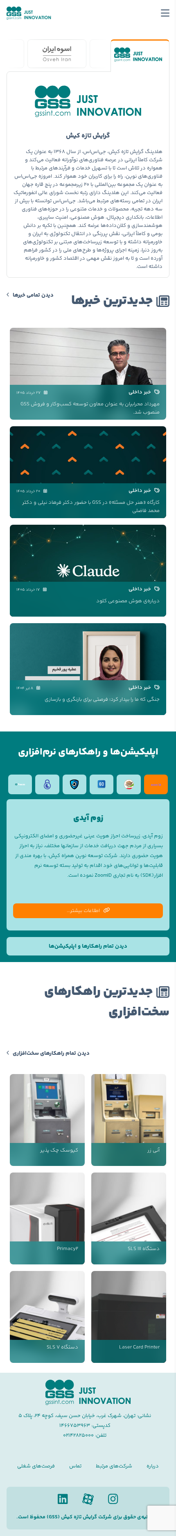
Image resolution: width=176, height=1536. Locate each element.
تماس (75, 1466)
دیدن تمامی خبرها (33, 295)
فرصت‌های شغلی (36, 1466)
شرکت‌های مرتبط (114, 1466)
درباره (153, 1466)
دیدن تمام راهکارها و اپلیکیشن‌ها (88, 946)
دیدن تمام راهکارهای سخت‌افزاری (51, 1053)
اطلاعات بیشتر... (83, 911)
